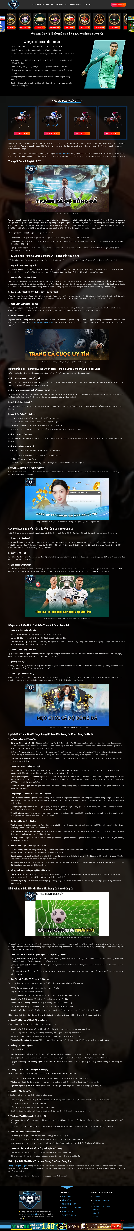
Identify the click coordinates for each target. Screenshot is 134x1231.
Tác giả (96, 1217)
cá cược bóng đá (76, 5)
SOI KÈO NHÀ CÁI (69, 1204)
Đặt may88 (75, 27)
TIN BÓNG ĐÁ (67, 1211)
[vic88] (39, 1226)
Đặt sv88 (120, 27)
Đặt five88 (90, 27)
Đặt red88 (105, 27)
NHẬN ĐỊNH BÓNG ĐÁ (71, 1208)
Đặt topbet (15, 27)
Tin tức (88, 5)
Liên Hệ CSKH (61, 5)
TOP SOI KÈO (67, 1197)
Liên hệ (96, 1213)
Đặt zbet (45, 27)
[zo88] (95, 1226)
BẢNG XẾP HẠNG (69, 1215)
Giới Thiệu (50, 5)
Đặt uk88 (30, 27)
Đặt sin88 (60, 27)
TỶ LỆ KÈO (66, 1200)
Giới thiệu (97, 1197)
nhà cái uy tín (38, 5)
